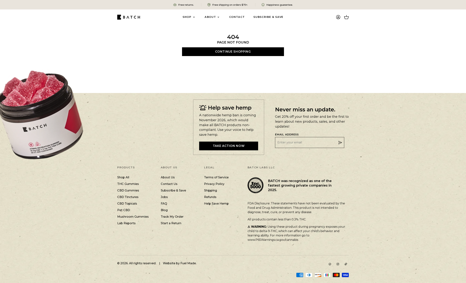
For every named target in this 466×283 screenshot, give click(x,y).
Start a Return (171, 223)
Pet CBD (123, 210)
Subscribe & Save (268, 17)
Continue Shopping (233, 51)
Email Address (287, 134)
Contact (237, 17)
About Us (168, 177)
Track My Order (172, 216)
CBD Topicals (127, 203)
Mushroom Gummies (133, 216)
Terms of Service (216, 177)
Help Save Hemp (216, 203)
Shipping (210, 190)
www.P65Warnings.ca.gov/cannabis (273, 240)
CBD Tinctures (128, 197)
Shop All (123, 177)
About (210, 17)
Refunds (210, 197)
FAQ (164, 203)
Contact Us (169, 184)
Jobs (164, 197)
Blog (164, 210)
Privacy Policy (214, 184)
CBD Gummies (128, 190)
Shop (187, 17)
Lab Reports (126, 223)
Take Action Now (229, 146)
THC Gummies (128, 184)
